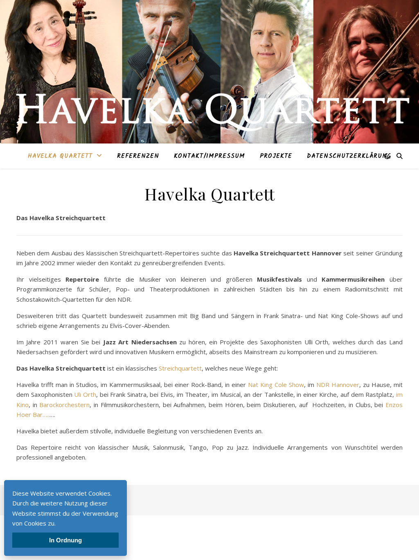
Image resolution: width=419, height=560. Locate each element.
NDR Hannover (337, 384)
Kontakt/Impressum (209, 156)
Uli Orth (85, 394)
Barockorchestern (64, 405)
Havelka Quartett (60, 156)
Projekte (276, 156)
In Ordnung (65, 540)
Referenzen (138, 156)
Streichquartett (180, 368)
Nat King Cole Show (276, 384)
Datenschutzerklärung (349, 156)
